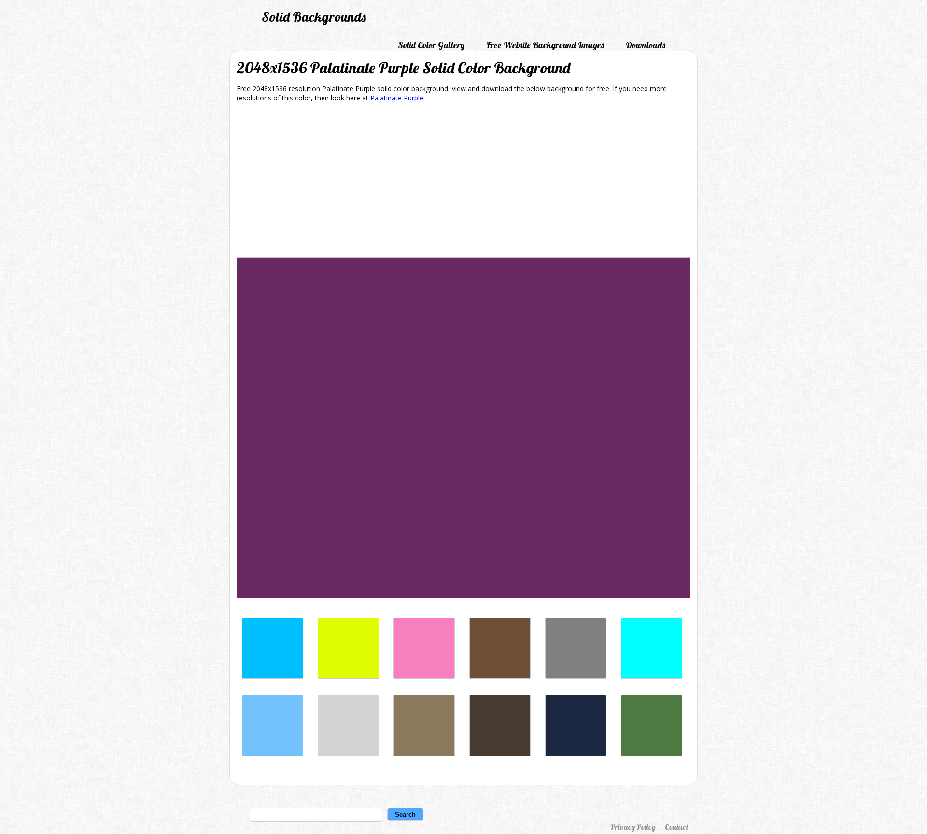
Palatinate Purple (396, 97)
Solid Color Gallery (431, 45)
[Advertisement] (463, 181)
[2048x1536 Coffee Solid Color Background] (500, 675)
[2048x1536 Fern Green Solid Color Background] (651, 753)
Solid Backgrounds (314, 16)
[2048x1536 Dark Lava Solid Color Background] (500, 753)
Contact (676, 827)
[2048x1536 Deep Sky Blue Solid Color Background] (272, 675)
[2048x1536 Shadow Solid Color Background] (424, 753)
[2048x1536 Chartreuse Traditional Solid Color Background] (348, 675)
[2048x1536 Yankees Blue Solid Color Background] (575, 753)
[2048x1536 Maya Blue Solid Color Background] (272, 753)
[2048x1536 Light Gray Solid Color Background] (348, 753)
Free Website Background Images (545, 45)
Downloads (645, 45)
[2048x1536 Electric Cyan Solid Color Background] (651, 675)
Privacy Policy (632, 827)
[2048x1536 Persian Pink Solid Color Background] (424, 675)
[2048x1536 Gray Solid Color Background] (575, 675)
